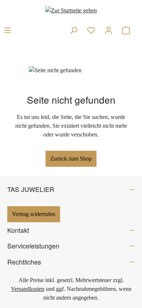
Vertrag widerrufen (33, 214)
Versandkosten (27, 289)
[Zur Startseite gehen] (71, 10)
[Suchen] (73, 30)
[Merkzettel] (91, 30)
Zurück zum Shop (71, 158)
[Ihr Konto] (108, 30)
